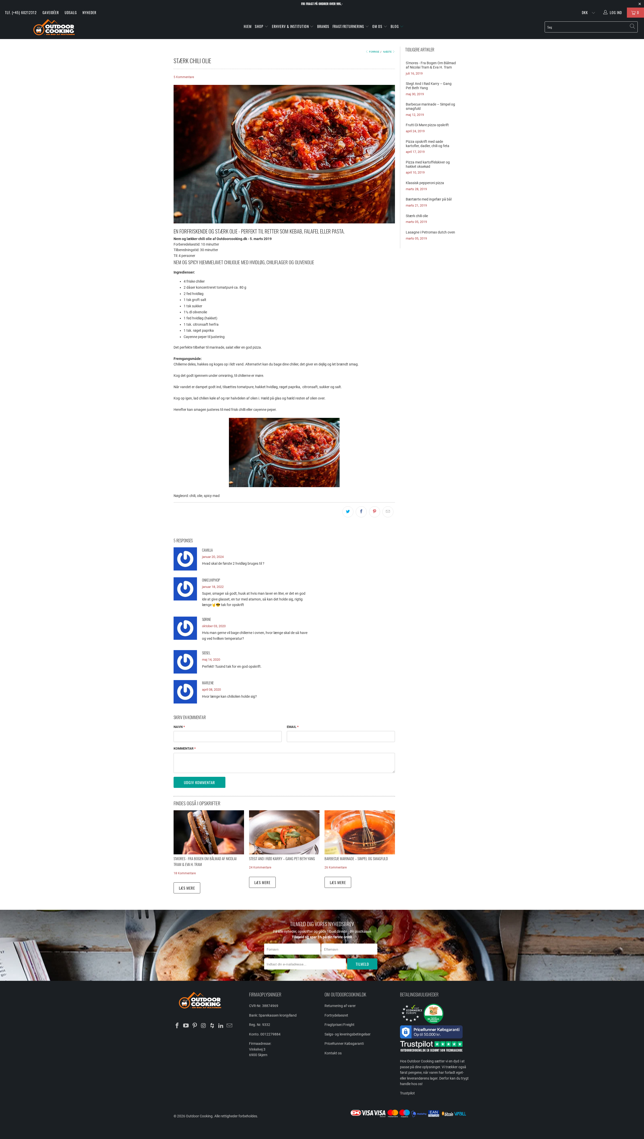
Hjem (248, 26)
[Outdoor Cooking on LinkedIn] (221, 1026)
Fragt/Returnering (349, 26)
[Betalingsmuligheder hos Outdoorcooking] (410, 1117)
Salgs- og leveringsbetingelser (348, 1034)
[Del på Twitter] (347, 511)
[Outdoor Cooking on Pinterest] (194, 1026)
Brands (323, 26)
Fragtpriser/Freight (339, 1025)
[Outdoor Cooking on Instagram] (203, 1026)
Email (293, 727)
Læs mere (187, 888)
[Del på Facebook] (361, 511)
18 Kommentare (185, 873)
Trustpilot (407, 1093)
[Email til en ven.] (387, 511)
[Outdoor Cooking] (54, 28)
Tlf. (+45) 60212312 (21, 12)
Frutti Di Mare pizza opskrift (427, 125)
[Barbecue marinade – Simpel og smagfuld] (360, 832)
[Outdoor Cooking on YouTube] (186, 1026)
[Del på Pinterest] (374, 511)
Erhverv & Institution (291, 26)
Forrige (374, 51)
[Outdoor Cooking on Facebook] (177, 1026)
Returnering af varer (340, 1006)
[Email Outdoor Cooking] (229, 1026)
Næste (387, 51)
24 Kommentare (260, 867)
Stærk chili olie (417, 216)
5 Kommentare (184, 77)
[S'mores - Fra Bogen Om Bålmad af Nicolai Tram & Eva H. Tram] (209, 832)
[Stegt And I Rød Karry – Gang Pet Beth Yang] (284, 832)
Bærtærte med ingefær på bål (429, 199)
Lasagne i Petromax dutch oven (430, 232)
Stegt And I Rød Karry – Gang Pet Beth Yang (282, 858)
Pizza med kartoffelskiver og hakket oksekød (428, 164)
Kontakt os (333, 1053)
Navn (179, 727)
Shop (259, 26)
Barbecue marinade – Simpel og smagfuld (356, 858)
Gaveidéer (51, 12)
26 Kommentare (336, 867)
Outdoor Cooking (199, 1116)
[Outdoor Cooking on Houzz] (212, 1026)
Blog (395, 26)
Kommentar (185, 748)
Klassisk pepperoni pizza (425, 183)
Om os (377, 26)
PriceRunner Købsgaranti (344, 1044)
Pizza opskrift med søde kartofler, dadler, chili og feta (427, 144)
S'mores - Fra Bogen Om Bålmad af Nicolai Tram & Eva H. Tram (431, 65)
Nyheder (89, 12)
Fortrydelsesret (336, 1015)
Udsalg (71, 12)
